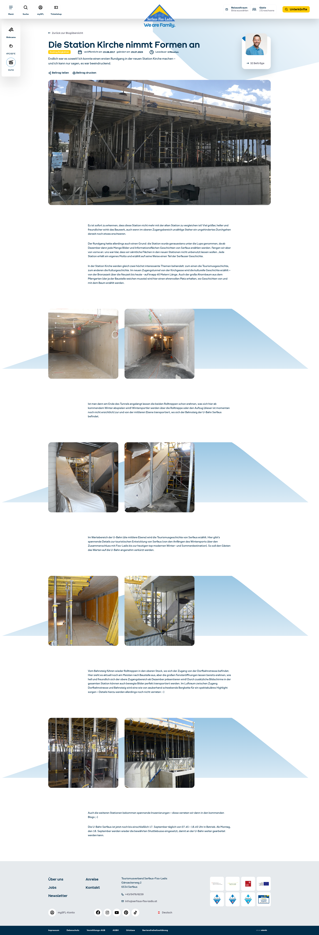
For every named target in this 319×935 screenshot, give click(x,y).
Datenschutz (73, 930)
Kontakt (93, 887)
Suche (26, 14)
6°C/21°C (10, 53)
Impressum (53, 930)
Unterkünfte (298, 9)
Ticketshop (56, 14)
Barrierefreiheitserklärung (155, 930)
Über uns (55, 879)
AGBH (116, 930)
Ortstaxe (130, 930)
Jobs (52, 887)
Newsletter (57, 895)
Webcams (11, 37)
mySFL (40, 14)
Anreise (92, 879)
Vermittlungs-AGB (96, 930)
